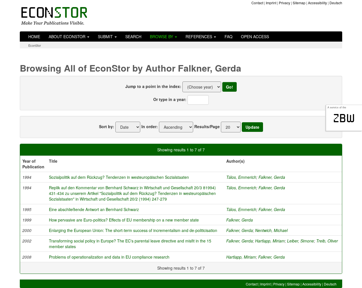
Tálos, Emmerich (241, 177)
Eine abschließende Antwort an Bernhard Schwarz (94, 209)
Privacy (284, 2)
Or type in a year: (169, 99)
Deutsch (335, 2)
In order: (149, 126)
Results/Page (207, 126)
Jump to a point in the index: (153, 86)
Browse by (162, 36)
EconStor (34, 45)
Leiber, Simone (300, 241)
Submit (106, 36)
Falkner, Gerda (271, 177)
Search (133, 36)
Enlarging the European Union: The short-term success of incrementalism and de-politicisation (133, 230)
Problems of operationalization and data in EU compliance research (109, 257)
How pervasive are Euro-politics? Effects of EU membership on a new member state (124, 220)
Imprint (271, 2)
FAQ (228, 36)
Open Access (255, 36)
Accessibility (317, 2)
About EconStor (68, 36)
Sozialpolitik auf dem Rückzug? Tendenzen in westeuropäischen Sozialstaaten (119, 177)
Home (34, 36)
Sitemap (299, 2)
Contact (257, 2)
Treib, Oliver (327, 241)
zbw (344, 118)
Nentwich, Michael (271, 230)
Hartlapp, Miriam (270, 241)
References (199, 36)
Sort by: (106, 126)
